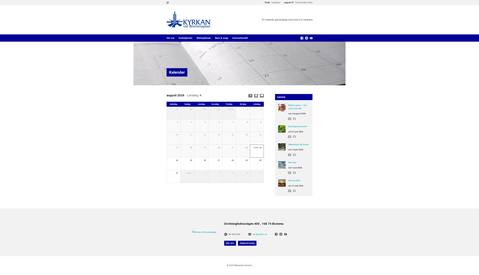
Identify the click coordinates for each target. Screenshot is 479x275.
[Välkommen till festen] (282, 149)
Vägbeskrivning (247, 243)
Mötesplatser (204, 38)
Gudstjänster (185, 38)
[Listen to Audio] (294, 118)
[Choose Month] (256, 95)
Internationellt (240, 38)
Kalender (177, 72)
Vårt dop (292, 162)
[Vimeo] (306, 38)
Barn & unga (221, 38)
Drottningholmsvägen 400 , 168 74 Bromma (253, 224)
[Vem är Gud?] (282, 185)
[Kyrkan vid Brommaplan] (204, 232)
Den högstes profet (297, 126)
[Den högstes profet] (282, 131)
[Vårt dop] (282, 167)
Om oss (170, 38)
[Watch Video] (289, 118)
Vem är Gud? (294, 180)
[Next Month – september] (250, 95)
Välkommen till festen (298, 144)
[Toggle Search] (168, 3)
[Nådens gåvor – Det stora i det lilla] (282, 110)
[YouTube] (311, 38)
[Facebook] (302, 38)
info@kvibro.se (259, 234)
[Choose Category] (262, 95)
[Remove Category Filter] (200, 95)
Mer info (230, 243)
